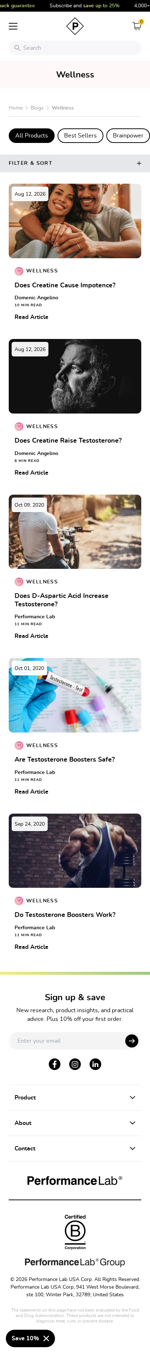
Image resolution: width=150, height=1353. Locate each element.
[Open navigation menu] (13, 26)
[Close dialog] (46, 1338)
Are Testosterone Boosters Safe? (65, 760)
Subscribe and (80, 5)
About (23, 1123)
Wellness (42, 271)
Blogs (37, 108)
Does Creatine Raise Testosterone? (68, 441)
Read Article (31, 317)
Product (25, 1098)
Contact (25, 1149)
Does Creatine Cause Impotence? (65, 285)
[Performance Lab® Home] (75, 26)
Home (16, 108)
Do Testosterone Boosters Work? (65, 915)
